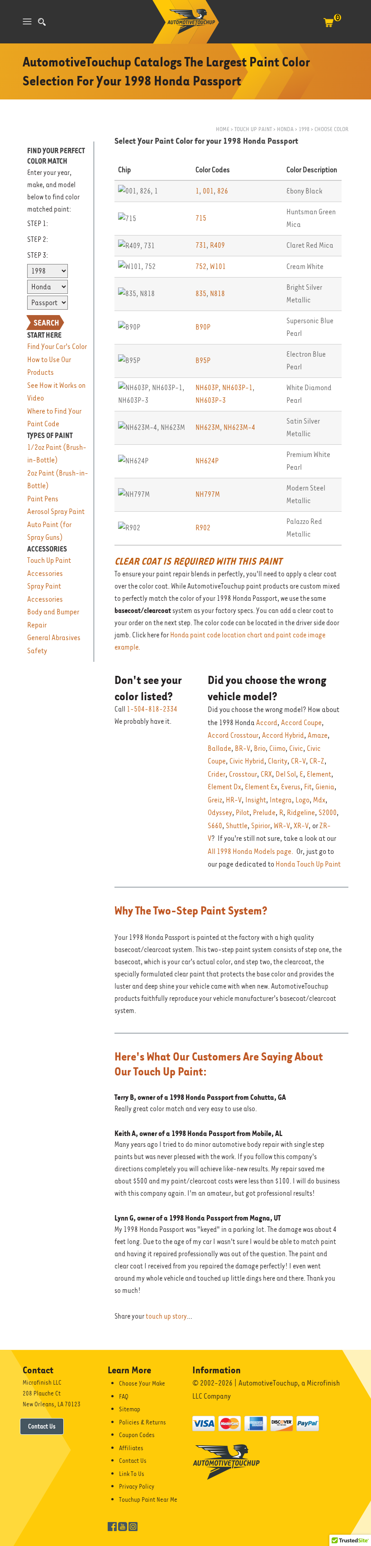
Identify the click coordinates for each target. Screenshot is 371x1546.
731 (200, 245)
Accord (266, 722)
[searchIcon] (42, 22)
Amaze (318, 735)
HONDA (285, 129)
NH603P (207, 387)
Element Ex (261, 786)
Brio (260, 748)
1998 (304, 129)
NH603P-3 (210, 400)
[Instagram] (133, 1525)
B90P (202, 327)
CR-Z (316, 761)
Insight (255, 800)
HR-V (234, 800)
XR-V (301, 825)
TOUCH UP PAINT (253, 129)
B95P (202, 360)
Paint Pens (42, 499)
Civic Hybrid (246, 761)
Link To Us (131, 1473)
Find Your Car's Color (57, 346)
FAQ (123, 1396)
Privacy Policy (136, 1486)
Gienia (324, 786)
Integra (281, 800)
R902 (202, 527)
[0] (328, 27)
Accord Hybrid (283, 735)
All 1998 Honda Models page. (251, 851)
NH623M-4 (239, 427)
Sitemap (129, 1409)
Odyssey (220, 812)
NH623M (207, 427)
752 (200, 266)
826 (222, 191)
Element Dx (224, 786)
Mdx (319, 800)
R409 (217, 245)
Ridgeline (301, 812)
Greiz (215, 800)
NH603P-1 (237, 387)
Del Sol (286, 774)
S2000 (328, 812)
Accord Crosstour (233, 735)
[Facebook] (112, 1525)
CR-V (298, 761)
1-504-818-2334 (152, 709)
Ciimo (277, 748)
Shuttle (236, 825)
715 (200, 218)
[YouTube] (122, 1525)
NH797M (207, 494)
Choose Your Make (142, 1383)
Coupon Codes (137, 1434)
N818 (217, 293)
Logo (302, 800)
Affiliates (131, 1448)
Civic (296, 748)
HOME (222, 129)
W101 (218, 266)
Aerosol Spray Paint (56, 511)
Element (319, 774)
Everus (290, 786)
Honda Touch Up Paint (308, 864)
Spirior (260, 825)
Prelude (264, 812)
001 (208, 191)
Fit (308, 786)
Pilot (242, 812)
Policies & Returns (142, 1422)
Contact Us (42, 1426)
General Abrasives (54, 637)
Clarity (277, 761)
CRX (266, 774)
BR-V (242, 748)
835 (200, 293)
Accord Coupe (301, 722)
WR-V (282, 825)
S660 (215, 825)
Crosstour (243, 774)
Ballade (219, 748)
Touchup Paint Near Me (148, 1499)
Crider (216, 774)
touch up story (166, 1316)
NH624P (207, 461)
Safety (37, 650)
